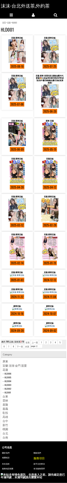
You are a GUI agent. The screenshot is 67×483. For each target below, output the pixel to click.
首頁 (28, 342)
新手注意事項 (39, 463)
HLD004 (8, 381)
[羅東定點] (17, 309)
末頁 (27, 346)
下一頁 (20, 346)
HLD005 (8, 377)
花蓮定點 (50, 158)
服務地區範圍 (7, 468)
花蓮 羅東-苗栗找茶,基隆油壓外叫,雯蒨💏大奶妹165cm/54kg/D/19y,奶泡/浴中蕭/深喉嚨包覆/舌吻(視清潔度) (50, 79)
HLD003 (8, 384)
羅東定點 (17, 306)
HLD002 (8, 388)
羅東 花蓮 (50, 120)
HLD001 (8, 392)
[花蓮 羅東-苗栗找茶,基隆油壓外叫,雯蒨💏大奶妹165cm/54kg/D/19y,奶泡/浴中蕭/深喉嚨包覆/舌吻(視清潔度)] (50, 96)
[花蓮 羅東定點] (17, 51)
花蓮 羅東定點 (17, 37)
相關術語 (6, 457)
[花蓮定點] (50, 172)
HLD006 (8, 373)
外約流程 (6, 463)
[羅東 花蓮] (50, 134)
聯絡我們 (37, 452)
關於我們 (6, 452)
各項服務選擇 (39, 468)
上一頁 (35, 342)
